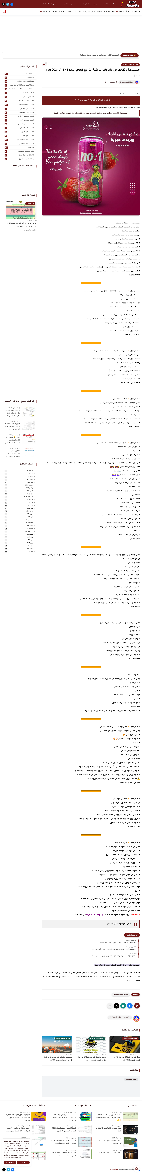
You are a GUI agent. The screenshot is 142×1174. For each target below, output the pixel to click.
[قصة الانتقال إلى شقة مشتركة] (130, 1154)
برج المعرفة (114, 1169)
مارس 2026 (29, 476)
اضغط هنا (84, 899)
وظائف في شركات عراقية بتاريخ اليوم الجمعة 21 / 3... (116, 943)
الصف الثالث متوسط (20, 105)
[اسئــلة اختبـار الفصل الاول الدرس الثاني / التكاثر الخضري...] (84, 1154)
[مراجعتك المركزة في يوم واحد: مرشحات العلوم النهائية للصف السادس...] (84, 1116)
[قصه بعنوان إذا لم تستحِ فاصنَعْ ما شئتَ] (130, 1129)
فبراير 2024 (30, 549)
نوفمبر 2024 (29, 523)
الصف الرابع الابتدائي (20, 128)
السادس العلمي (20, 97)
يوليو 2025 (30, 499)
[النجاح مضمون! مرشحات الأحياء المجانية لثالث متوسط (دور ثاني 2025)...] (38, 1116)
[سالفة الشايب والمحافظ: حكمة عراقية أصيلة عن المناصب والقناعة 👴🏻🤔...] (130, 1116)
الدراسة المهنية (20, 93)
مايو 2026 (30, 473)
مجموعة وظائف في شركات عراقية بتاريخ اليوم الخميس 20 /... (113, 956)
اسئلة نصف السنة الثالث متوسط (20, 85)
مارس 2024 (29, 546)
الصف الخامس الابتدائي (20, 116)
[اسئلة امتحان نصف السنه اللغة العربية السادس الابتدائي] (84, 1129)
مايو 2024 (30, 540)
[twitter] (3, 4)
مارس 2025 (29, 511)
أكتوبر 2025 (30, 491)
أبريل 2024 (30, 543)
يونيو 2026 (30, 471)
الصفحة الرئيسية (108, 4)
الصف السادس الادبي (20, 144)
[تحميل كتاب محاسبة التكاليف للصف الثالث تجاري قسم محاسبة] (29, 452)
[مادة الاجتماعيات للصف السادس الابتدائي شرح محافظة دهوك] (84, 1142)
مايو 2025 (30, 505)
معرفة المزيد (10, 1162)
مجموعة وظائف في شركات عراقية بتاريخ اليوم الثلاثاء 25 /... (114, 949)
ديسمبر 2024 (29, 520)
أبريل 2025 (30, 508)
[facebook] (11, 4)
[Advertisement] (71, 35)
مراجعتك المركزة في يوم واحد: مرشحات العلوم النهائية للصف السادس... (64, 1118)
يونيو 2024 (30, 537)
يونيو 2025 (30, 502)
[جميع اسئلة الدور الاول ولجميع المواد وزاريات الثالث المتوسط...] (38, 1129)
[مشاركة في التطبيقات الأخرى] (110, 1006)
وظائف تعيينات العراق (106, 12)
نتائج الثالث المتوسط (20, 155)
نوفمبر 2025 (29, 488)
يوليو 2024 (30, 534)
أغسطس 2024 (28, 531)
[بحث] (4, 11)
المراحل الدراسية (50, 12)
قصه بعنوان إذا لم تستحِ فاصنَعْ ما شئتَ (108, 1129)
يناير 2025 (30, 517)
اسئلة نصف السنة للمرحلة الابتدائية (20, 89)
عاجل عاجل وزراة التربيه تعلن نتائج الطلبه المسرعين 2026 (21, 225)
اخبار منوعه (71, 12)
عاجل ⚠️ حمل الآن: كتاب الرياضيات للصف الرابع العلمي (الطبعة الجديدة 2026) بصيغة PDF (12, 441)
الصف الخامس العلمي (20, 124)
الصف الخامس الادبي (20, 120)
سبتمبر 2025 (29, 494)
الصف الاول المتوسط (20, 101)
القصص (62, 12)
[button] (130, 1006)
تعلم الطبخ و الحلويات (86, 12)
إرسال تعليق (131, 1079)
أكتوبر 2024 (30, 525)
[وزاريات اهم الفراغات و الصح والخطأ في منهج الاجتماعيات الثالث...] (38, 1142)
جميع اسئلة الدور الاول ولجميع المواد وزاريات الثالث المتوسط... (18, 1129)
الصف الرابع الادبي (20, 132)
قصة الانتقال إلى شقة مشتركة (110, 1153)
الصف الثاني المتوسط (20, 112)
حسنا (23, 1162)
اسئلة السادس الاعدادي (20, 81)
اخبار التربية (135, 12)
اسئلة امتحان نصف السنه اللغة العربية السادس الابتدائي (64, 1129)
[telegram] (7, 4)
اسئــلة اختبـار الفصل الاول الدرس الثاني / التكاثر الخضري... (63, 1154)
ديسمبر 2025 (29, 485)
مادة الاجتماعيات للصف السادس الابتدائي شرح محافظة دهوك (63, 1142)
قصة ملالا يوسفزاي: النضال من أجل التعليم (109, 1142)
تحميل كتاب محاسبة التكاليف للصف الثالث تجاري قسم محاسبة (13, 454)
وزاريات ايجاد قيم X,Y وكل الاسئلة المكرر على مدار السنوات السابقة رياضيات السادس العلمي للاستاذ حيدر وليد (12, 414)
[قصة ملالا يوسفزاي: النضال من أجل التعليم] (130, 1142)
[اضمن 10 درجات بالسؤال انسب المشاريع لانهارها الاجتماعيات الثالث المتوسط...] (38, 1155)
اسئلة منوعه (124, 12)
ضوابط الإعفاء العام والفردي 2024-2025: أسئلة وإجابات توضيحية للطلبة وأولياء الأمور (12, 427)
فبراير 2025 (30, 514)
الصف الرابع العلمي (20, 136)
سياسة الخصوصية (67, 4)
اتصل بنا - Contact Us (49, 4)
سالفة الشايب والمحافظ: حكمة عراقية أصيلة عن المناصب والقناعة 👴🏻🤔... (108, 1118)
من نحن (96, 4)
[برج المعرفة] (129, 4)
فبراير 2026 (30, 479)
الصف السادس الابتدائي (20, 140)
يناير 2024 (30, 551)
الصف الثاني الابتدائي (20, 109)
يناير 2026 (30, 482)
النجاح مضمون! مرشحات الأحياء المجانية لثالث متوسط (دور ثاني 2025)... (18, 1118)
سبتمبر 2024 (29, 528)
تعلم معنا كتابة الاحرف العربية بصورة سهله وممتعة (99, 55)
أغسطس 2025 (28, 497)
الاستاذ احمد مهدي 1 (127, 82)
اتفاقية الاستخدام (83, 4)
